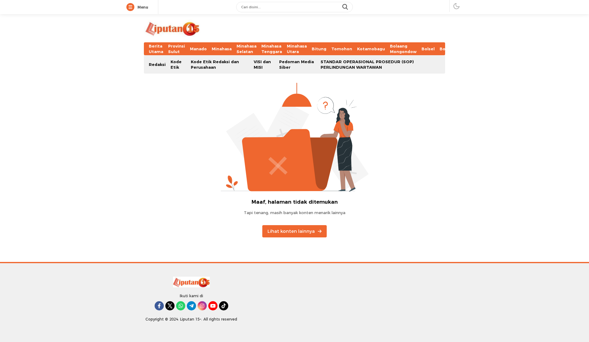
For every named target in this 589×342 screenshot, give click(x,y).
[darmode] (456, 6)
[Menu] (132, 7)
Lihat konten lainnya (291, 231)
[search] (346, 7)
